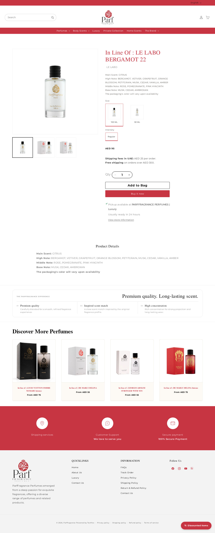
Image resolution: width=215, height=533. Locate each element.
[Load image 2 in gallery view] (44, 147)
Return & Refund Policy (133, 488)
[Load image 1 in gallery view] (22, 147)
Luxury (75, 477)
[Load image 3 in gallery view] (66, 147)
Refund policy (135, 523)
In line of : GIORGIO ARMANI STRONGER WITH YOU (132, 389)
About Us (77, 472)
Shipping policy (119, 523)
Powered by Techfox (85, 523)
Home (75, 467)
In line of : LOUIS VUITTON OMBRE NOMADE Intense (34, 389)
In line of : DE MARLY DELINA (83, 387)
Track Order (127, 472)
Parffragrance (69, 523)
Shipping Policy (129, 483)
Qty (108, 174)
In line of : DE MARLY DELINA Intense (181, 387)
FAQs (124, 467)
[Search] (52, 17)
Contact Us (78, 483)
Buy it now (137, 193)
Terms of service (151, 523)
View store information (121, 220)
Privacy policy (103, 523)
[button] (63, 31)
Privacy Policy (128, 477)
